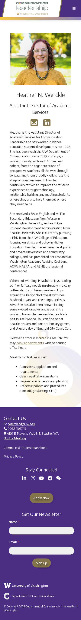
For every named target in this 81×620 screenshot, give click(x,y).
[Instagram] (33, 478)
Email (14, 542)
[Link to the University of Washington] (41, 585)
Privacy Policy (13, 456)
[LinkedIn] (24, 478)
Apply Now (41, 498)
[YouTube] (41, 478)
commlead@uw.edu (21, 424)
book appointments (30, 343)
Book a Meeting (15, 438)
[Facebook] (50, 478)
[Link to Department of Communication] (41, 596)
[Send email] (34, 122)
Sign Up (41, 563)
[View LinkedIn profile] (46, 122)
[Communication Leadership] (32, 8)
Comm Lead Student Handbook (25, 448)
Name (14, 522)
